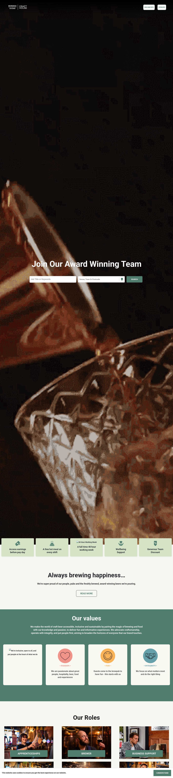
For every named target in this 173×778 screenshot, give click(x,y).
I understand (162, 773)
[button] (29, 742)
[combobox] (79, 279)
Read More (86, 593)
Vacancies (149, 7)
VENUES (161, 7)
